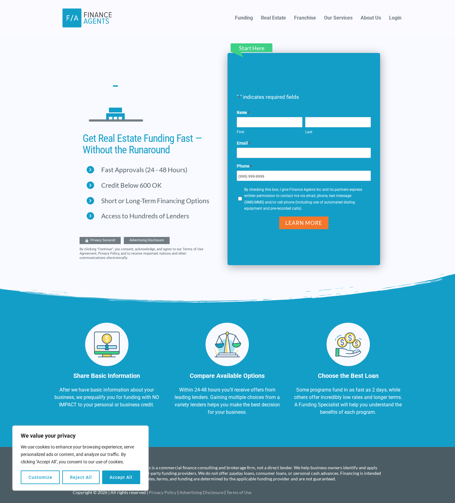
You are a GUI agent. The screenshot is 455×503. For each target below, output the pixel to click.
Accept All (121, 477)
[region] (80, 458)
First (240, 132)
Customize (40, 477)
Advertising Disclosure (201, 492)
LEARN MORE (303, 223)
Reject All (81, 477)
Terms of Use (239, 492)
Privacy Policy (162, 492)
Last (308, 132)
